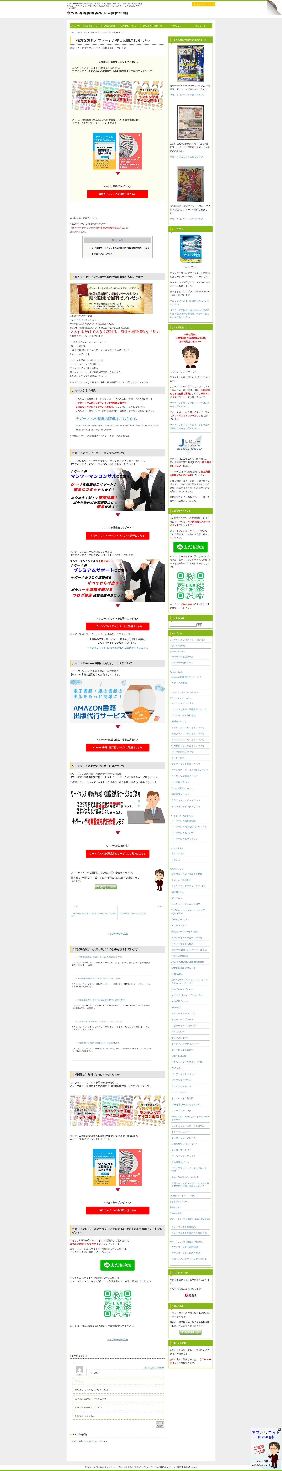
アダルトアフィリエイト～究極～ (187, 1062)
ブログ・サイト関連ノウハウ (185, 764)
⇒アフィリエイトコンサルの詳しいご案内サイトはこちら (117, 647)
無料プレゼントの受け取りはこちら (117, 194)
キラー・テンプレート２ (183, 1019)
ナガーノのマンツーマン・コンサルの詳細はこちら (117, 535)
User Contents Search (182, 989)
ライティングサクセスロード (185, 1044)
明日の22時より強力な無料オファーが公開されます (98, 1043)
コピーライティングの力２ (184, 1026)
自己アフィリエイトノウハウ (185, 800)
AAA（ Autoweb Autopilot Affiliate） (188, 962)
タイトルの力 (178, 1032)
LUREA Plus (177, 974)
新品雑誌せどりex (180, 1162)
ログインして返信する (160, 1424)
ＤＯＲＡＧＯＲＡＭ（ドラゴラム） (189, 1126)
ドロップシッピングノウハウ (185, 806)
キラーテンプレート (181, 1132)
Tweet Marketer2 (179, 956)
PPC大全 (175, 1068)
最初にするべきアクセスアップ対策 (189, 1259)
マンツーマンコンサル (182, 703)
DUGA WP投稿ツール (182, 663)
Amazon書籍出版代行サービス (186, 677)
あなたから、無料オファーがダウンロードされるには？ (100, 1021)
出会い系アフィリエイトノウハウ (187, 733)
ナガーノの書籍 (179, 683)
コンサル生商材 (176, 848)
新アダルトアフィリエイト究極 (186, 874)
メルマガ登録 (176, 26)
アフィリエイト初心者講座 (81, 26)
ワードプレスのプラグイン (184, 839)
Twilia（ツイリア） (180, 919)
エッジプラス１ (179, 925)
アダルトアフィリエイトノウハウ (187, 727)
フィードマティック (181, 1110)
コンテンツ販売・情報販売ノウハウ (189, 709)
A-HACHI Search (179, 1001)
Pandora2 (176, 1007)
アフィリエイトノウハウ (180, 698)
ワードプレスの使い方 (182, 833)
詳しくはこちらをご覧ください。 (188, 95)
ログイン (92, 1441)
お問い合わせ (199, 26)
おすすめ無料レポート (179, 1201)
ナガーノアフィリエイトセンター (184, 692)
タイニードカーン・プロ (183, 1013)
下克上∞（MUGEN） (181, 880)
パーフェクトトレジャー (183, 1074)
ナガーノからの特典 (102, 254)
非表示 (120, 240)
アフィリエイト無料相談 (183, 715)
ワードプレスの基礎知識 (183, 821)
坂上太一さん (178, 853)
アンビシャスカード (181, 1086)
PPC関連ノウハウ (180, 794)
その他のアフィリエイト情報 (182, 1196)
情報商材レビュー (177, 869)
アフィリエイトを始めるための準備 (189, 1233)
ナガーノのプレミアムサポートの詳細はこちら (117, 626)
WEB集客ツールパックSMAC (185, 1104)
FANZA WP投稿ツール (182, 656)
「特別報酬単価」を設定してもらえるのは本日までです (100, 957)
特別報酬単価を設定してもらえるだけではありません (99, 978)
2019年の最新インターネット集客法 (189, 950)
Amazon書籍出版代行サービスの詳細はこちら (117, 747)
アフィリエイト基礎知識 (183, 1227)
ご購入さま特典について (152, 26)
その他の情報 (175, 1213)
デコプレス (176, 898)
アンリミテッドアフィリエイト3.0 (188, 886)
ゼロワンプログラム (181, 1080)
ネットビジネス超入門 (182, 1098)
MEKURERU (177, 892)
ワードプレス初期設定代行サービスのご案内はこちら (117, 853)
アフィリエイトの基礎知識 (184, 1247)
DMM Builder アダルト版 (183, 968)
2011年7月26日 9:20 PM (154, 1368)
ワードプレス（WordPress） (182, 816)
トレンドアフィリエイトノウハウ (187, 740)
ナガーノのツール (177, 651)
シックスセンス (179, 1092)
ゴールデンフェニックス (183, 1156)
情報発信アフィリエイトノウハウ (187, 746)
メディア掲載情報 (177, 646)
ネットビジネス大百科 (182, 1050)
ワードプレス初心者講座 (105, 26)
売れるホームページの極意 (184, 931)
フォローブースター (181, 1150)
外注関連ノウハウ (180, 782)
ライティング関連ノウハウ (184, 776)
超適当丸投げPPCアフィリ (184, 1144)
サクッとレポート (180, 1038)
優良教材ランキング (129, 26)
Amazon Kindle (176, 672)
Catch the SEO (178, 1056)
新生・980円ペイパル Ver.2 (184, 1177)
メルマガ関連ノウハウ (182, 752)
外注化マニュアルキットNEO (185, 904)
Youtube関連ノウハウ (181, 788)
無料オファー (175, 1207)
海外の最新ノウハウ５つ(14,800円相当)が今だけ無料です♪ (101, 1000)
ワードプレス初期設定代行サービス (189, 827)
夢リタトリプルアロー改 (183, 1138)
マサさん (175, 859)
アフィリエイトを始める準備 (185, 1253)
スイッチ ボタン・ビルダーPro (186, 995)
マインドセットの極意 (182, 944)
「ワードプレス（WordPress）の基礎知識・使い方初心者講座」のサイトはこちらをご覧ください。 (190, 313)
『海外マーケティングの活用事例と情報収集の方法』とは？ (121, 248)
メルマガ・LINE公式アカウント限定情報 (187, 640)
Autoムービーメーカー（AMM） (187, 937)
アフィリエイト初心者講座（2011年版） (187, 1242)
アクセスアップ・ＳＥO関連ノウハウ (189, 770)
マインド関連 (178, 758)
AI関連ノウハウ (179, 721)
